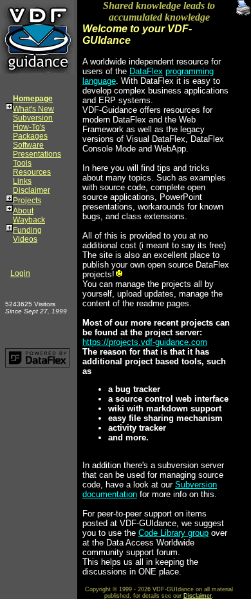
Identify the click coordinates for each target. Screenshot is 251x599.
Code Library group (173, 533)
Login (20, 273)
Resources (32, 172)
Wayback (29, 219)
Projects (27, 200)
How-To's (29, 127)
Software (28, 145)
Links (22, 181)
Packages (30, 136)
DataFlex (146, 71)
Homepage (33, 98)
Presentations (37, 154)
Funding (27, 230)
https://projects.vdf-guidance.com (144, 342)
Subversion (33, 118)
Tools (22, 163)
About (23, 210)
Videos (25, 239)
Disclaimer (31, 190)
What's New (33, 108)
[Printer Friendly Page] (243, 5)
